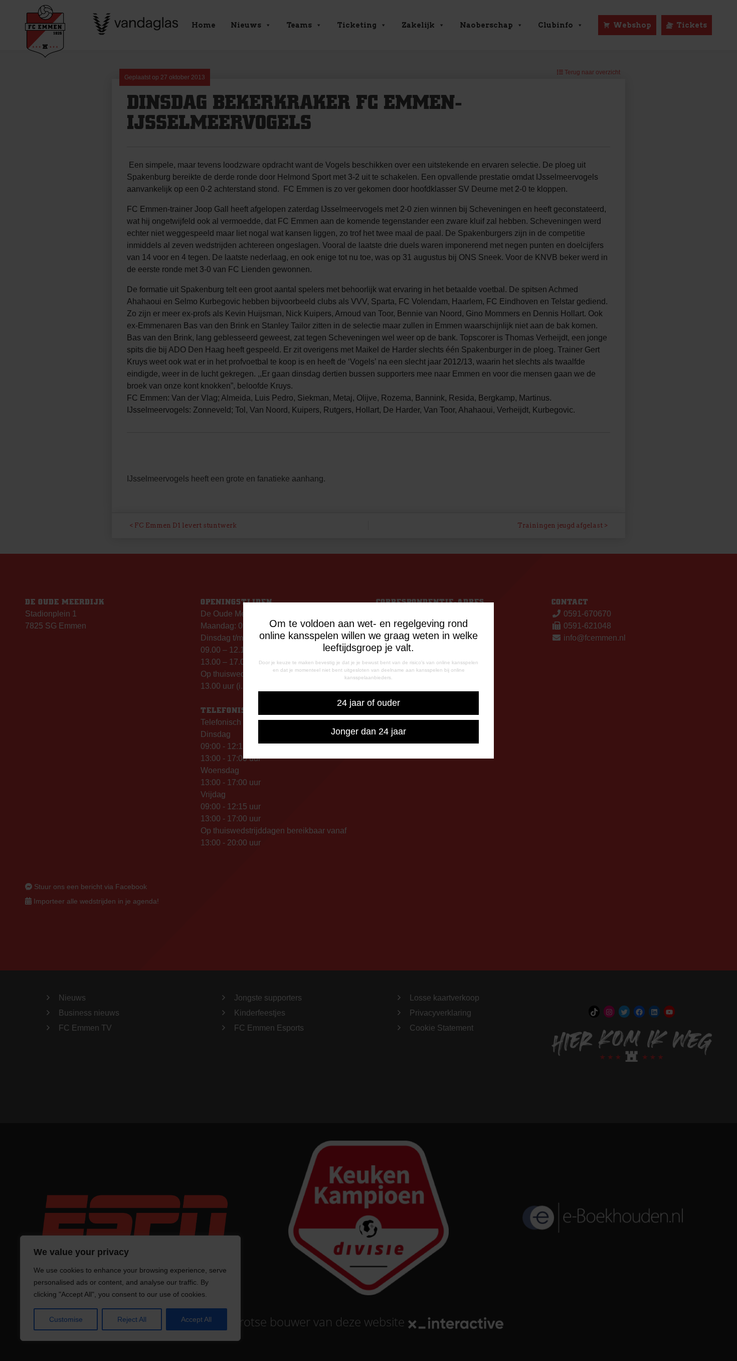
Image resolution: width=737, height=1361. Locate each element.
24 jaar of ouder (368, 703)
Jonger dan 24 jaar (368, 731)
